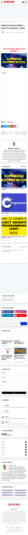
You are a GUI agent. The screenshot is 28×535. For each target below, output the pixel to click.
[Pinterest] (11, 126)
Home (2, 21)
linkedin (9, 315)
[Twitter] (5, 126)
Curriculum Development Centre (8, 490)
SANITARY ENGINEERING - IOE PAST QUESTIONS (19, 342)
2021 (14, 452)
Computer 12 (8, 21)
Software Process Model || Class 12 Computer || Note (13, 189)
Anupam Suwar (13, 148)
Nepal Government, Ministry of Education (21, 495)
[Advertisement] (14, 12)
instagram (21, 311)
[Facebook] (2, 126)
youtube (21, 315)
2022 (14, 450)
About (12, 527)
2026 (14, 442)
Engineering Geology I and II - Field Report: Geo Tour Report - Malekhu (7, 357)
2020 (14, 455)
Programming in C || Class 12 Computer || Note (13, 213)
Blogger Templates (17, 531)
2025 (14, 444)
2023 (14, 447)
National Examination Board (8, 495)
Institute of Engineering (20, 490)
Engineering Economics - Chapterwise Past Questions (7, 342)
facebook (8, 311)
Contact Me (19, 527)
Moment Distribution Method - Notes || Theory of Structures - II (20, 357)
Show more (23, 166)
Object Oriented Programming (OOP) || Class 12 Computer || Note (13, 237)
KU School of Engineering (20, 492)
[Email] (14, 126)
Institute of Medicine (7, 492)
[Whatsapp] (8, 126)
